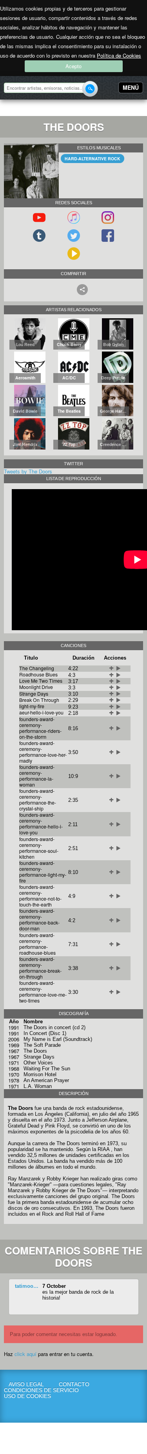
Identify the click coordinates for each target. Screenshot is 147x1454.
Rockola (29, 109)
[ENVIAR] (90, 89)
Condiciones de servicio (26, 1390)
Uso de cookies (26, 1396)
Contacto (74, 1384)
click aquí (25, 1354)
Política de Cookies (119, 55)
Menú (131, 87)
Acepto (73, 66)
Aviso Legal (26, 1384)
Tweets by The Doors (28, 471)
